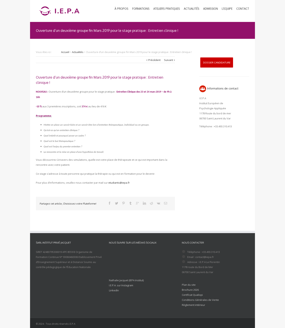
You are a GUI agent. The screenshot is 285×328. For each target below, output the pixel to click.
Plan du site (189, 284)
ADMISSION (210, 8)
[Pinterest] (123, 203)
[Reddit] (151, 203)
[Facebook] (109, 203)
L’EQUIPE (227, 8)
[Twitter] (116, 203)
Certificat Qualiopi (192, 295)
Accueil (65, 52)
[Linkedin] (144, 203)
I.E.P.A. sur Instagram (121, 285)
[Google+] (137, 203)
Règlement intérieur (193, 305)
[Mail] (165, 203)
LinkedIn (114, 290)
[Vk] (158, 203)
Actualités (77, 52)
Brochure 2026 (190, 290)
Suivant (168, 60)
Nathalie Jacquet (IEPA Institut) (126, 280)
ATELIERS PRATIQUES (166, 8)
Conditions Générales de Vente (200, 300)
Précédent (154, 60)
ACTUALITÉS (191, 8)
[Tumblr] (130, 203)
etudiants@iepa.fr (119, 182)
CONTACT (242, 8)
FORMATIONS (140, 8)
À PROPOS (121, 8)
